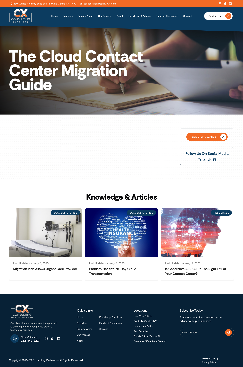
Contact (187, 16)
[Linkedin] (230, 3)
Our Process (104, 16)
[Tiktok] (225, 3)
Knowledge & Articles (139, 16)
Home (54, 16)
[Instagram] (220, 3)
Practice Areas (85, 16)
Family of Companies (167, 16)
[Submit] (228, 332)
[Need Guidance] (14, 338)
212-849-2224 (30, 340)
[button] (207, 137)
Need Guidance (29, 337)
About (119, 16)
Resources (221, 212)
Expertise (68, 16)
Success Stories (65, 212)
